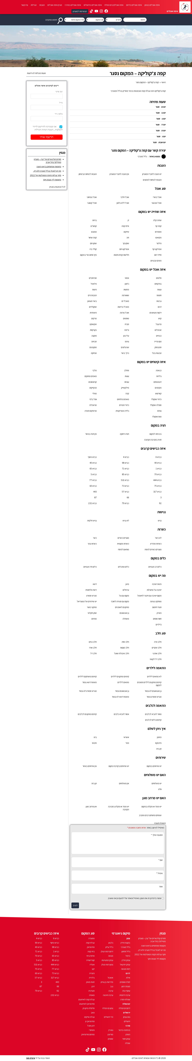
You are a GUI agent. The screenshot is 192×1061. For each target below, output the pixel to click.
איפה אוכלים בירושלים (93, 5)
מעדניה (91, 990)
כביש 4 (126, 457)
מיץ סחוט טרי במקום (88, 254)
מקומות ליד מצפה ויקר (52, 179)
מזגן (127, 584)
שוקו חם (93, 243)
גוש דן (110, 1030)
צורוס (159, 410)
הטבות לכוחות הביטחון (88, 174)
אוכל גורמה (124, 312)
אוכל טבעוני (156, 202)
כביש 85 (125, 474)
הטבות (42, 5)
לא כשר (158, 537)
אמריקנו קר (156, 249)
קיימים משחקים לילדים (87, 676)
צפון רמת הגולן (107, 964)
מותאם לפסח (123, 549)
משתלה (126, 618)
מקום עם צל (124, 595)
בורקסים (158, 283)
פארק (159, 612)
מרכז (128, 1025)
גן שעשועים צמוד (122, 691)
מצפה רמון (126, 986)
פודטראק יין (90, 1021)
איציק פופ (30, 1058)
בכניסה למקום (155, 433)
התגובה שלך (157, 835)
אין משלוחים (124, 783)
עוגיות (126, 381)
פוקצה (94, 335)
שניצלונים (125, 347)
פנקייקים (93, 387)
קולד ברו (93, 249)
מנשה (110, 955)
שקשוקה (93, 324)
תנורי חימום (156, 607)
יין (128, 220)
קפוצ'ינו (94, 226)
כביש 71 (125, 468)
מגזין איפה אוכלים (55, 5)
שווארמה (125, 295)
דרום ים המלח (124, 1008)
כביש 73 (125, 485)
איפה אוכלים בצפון (152, 5)
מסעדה (91, 938)
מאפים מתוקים (91, 376)
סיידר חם (157, 254)
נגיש (159, 520)
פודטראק (91, 947)
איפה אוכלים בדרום (134, 5)
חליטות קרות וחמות (121, 254)
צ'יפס (127, 329)
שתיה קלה (157, 220)
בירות (94, 220)
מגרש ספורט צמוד (154, 696)
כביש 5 (94, 474)
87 (95, 497)
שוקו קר (126, 243)
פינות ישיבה (156, 584)
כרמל (128, 955)
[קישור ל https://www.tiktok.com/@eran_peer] (91, 11)
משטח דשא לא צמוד (120, 696)
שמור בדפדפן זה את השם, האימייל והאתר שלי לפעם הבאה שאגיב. (134, 898)
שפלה (127, 1043)
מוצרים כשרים (123, 537)
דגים (159, 306)
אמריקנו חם (124, 249)
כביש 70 (157, 474)
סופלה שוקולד (155, 405)
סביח (127, 324)
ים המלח (126, 1003)
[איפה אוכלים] (185, 7)
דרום (128, 973)
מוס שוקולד (156, 416)
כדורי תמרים (124, 405)
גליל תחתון (126, 951)
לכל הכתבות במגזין (57, 186)
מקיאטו (158, 237)
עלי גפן (126, 335)
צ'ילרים (158, 624)
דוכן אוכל (91, 1025)
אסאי (127, 278)
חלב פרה (157, 641)
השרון (128, 1034)
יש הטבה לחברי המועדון (151, 174)
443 (95, 491)
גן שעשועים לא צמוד (153, 691)
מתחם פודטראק (88, 1034)
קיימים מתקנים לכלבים (87, 714)
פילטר (158, 243)
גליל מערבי (125, 947)
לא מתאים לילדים (154, 676)
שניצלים (158, 329)
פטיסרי (92, 1030)
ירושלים (126, 1012)
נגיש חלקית (92, 520)
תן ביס (158, 748)
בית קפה (91, 951)
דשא (95, 584)
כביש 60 (93, 485)
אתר (161, 886)
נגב (111, 986)
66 (128, 497)
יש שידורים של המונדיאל (87, 601)
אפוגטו (94, 231)
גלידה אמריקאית (122, 410)
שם (160, 860)
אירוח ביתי (90, 955)
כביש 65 (93, 468)
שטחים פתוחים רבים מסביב (150, 815)
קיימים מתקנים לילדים (120, 676)
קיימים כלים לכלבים (153, 719)
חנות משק (90, 982)
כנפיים (158, 335)
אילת (128, 977)
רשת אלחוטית (91, 589)
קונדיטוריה (90, 960)
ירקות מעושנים (155, 312)
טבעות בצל (156, 353)
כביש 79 (125, 503)
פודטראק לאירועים (87, 1003)
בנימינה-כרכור (124, 1030)
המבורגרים (92, 295)
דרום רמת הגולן (107, 951)
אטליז (92, 964)
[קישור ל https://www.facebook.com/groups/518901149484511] (106, 11)
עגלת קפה (90, 942)
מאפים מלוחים (123, 399)
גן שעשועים (124, 612)
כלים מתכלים (123, 566)
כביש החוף (92, 457)
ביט (95, 737)
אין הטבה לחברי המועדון (119, 174)
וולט (159, 789)
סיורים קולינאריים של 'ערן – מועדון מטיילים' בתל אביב (47, 161)
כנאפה (158, 370)
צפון (128, 938)
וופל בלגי (93, 399)
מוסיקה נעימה (155, 601)
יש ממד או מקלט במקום (151, 806)
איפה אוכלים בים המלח (114, 5)
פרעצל (158, 324)
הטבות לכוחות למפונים (152, 179)
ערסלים (126, 589)
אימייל (159, 873)
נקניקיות (93, 329)
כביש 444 (157, 480)
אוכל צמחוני (92, 197)
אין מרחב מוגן (91, 806)
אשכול (110, 977)
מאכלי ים (125, 301)
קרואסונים (93, 381)
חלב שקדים (156, 647)
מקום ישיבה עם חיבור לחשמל (149, 595)
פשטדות (93, 312)
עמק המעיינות (107, 960)
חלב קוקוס (124, 647)
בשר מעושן (92, 301)
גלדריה (92, 977)
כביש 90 (157, 462)
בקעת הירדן (125, 942)
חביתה (94, 341)
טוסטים (126, 318)
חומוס (159, 295)
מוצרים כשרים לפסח (153, 549)
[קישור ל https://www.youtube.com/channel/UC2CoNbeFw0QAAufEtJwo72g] (96, 11)
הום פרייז (157, 341)
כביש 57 (125, 491)
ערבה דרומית (124, 995)
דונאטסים (157, 381)
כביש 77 (93, 480)
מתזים (94, 618)
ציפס (127, 341)
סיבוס (94, 743)
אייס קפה (125, 226)
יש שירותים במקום (154, 766)
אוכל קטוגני (92, 202)
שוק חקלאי (92, 612)
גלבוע (110, 942)
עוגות (159, 289)
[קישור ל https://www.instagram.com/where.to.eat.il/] (101, 11)
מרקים (94, 318)
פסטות (126, 289)
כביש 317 (157, 491)
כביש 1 (158, 468)
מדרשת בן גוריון (107, 982)
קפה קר (158, 226)
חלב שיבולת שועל (121, 653)
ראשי (163, 82)
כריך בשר (125, 353)
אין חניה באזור (91, 433)
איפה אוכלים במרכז (73, 5)
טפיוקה (94, 353)
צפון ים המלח (107, 1008)
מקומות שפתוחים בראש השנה (49, 166)
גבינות (158, 301)
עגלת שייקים (89, 1017)
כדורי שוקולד (156, 399)
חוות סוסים (157, 618)
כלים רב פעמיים (154, 566)
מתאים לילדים (123, 682)
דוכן (93, 986)
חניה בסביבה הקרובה (152, 439)
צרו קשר (24, 5)
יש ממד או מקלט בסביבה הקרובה (118, 808)
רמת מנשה (125, 968)
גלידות (158, 376)
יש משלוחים (156, 783)
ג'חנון (127, 283)
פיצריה (92, 973)
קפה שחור (92, 237)
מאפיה (92, 995)
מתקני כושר (92, 607)
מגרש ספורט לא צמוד (88, 691)
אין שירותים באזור (90, 766)
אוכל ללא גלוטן (123, 202)
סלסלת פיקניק (89, 1008)
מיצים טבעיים (156, 260)
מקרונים (158, 387)
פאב (93, 1012)
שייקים (126, 231)
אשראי (126, 737)
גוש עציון (126, 1017)
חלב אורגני (157, 653)
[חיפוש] (61, 20)
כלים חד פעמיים (90, 566)
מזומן (159, 737)
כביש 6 (158, 457)
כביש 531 (125, 480)
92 (160, 503)
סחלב (126, 370)
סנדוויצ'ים (93, 278)
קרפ (127, 393)
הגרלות (34, 5)
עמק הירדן (126, 960)
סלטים (158, 278)
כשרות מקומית (123, 543)
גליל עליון (109, 947)
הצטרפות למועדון (80, 11)
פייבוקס (158, 743)
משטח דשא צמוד (89, 682)
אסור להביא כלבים (121, 714)
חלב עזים (93, 641)
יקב (93, 968)
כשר (95, 537)
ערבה (111, 990)
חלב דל (93, 653)
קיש (159, 318)
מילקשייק (125, 387)
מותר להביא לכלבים (153, 714)
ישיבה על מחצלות (154, 589)
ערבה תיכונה (108, 995)
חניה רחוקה (124, 433)
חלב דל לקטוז (155, 659)
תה (128, 237)
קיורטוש (158, 393)
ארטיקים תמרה (91, 410)
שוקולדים (93, 306)
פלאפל (94, 283)
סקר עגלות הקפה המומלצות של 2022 (45, 175)
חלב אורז (93, 647)
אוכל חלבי (125, 197)
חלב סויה (125, 641)
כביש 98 (125, 462)
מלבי (94, 370)
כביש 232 (92, 503)
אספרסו (158, 231)
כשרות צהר (92, 543)
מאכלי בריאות (123, 306)
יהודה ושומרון (125, 982)
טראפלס (93, 405)
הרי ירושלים (108, 1017)
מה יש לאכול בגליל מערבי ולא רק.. (47, 170)
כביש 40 (93, 462)
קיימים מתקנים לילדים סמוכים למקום (149, 684)
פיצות (94, 289)
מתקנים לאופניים (122, 607)
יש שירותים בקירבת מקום (119, 766)
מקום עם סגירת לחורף (120, 601)
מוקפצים (93, 347)
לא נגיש (126, 520)
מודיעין (110, 1034)
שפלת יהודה (125, 999)
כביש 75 (157, 485)
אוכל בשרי (157, 197)
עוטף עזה (126, 990)
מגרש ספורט (91, 595)
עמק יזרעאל (125, 964)
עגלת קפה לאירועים (86, 999)
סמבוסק (158, 347)
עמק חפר (126, 1038)
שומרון (110, 1038)
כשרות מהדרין (155, 543)
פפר (127, 743)
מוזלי (94, 393)
